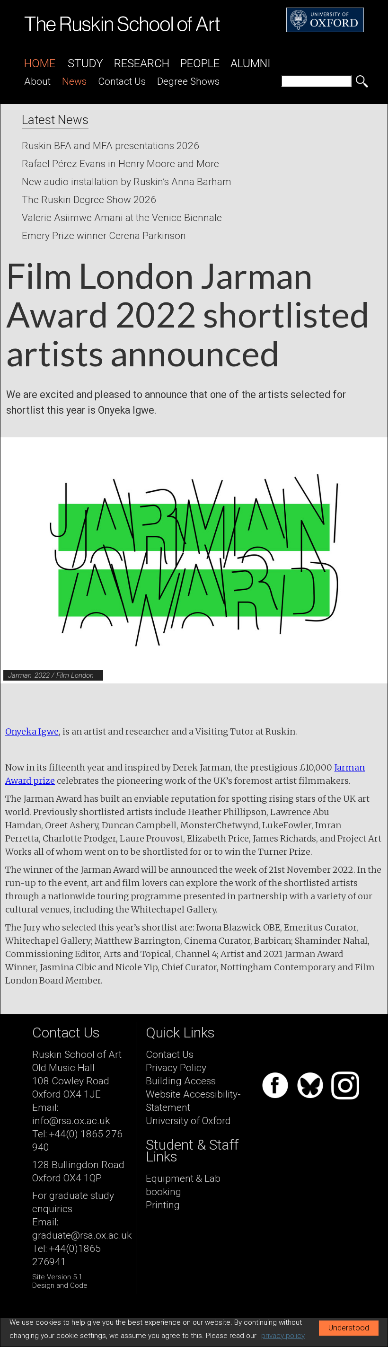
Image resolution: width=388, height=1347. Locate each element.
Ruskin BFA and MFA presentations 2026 (110, 145)
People (200, 63)
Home (39, 63)
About (37, 81)
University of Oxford (188, 1120)
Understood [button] (348, 1327)
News (74, 81)
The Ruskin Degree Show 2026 (89, 199)
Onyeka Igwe (32, 731)
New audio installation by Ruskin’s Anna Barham (126, 181)
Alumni (250, 63)
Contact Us (122, 81)
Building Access (181, 1081)
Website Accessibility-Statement (193, 1101)
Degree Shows (188, 81)
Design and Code (60, 1285)
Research (141, 63)
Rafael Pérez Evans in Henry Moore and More (120, 163)
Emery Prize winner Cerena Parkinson (104, 235)
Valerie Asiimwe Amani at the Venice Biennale (122, 217)
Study (85, 63)
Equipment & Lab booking (183, 1185)
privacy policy (283, 1335)
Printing (163, 1205)
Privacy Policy (176, 1067)
